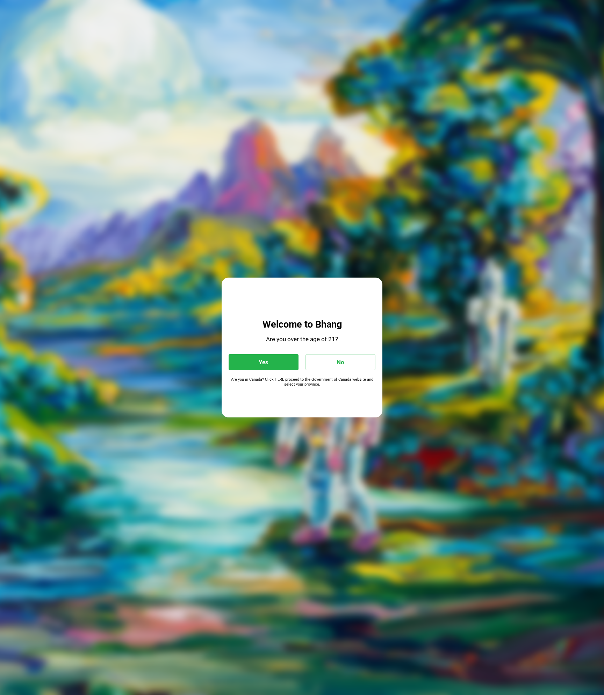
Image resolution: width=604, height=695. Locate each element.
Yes (263, 362)
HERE (279, 379)
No (340, 362)
